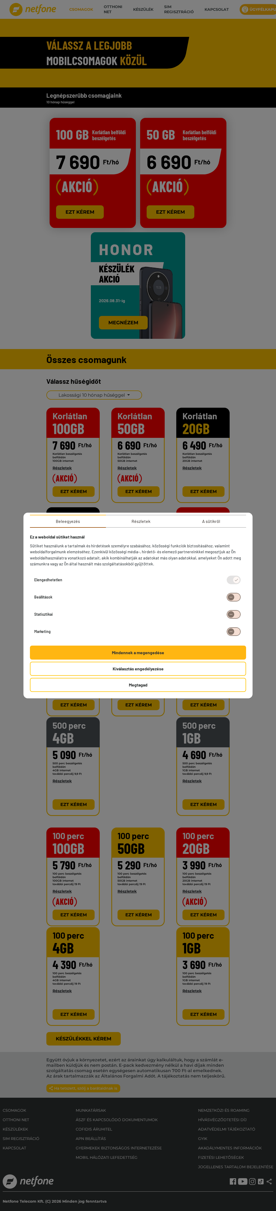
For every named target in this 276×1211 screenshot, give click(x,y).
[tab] (68, 521)
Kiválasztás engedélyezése (138, 668)
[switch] (234, 597)
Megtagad (138, 684)
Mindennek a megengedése (138, 652)
